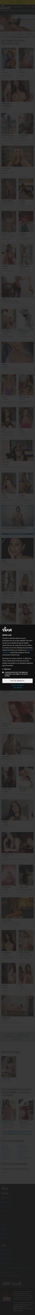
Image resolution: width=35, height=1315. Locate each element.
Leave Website (17, 687)
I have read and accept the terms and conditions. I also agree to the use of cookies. (16, 674)
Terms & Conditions (17, 685)
